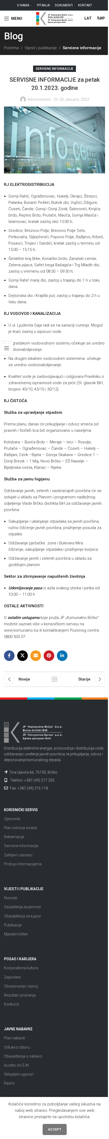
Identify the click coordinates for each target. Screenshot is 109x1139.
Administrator (39, 99)
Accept (54, 1129)
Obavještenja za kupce (22, 916)
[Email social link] (35, 655)
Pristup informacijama (23, 864)
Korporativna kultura (21, 968)
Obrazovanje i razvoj (21, 986)
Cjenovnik (12, 819)
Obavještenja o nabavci (23, 1056)
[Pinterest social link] (49, 655)
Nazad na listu (54, 679)
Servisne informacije (82, 47)
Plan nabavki (14, 1038)
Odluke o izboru (17, 1047)
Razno (9, 1083)
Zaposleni (12, 977)
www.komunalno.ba (21, 630)
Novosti (10, 898)
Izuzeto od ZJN (16, 1065)
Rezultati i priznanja (20, 995)
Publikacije (13, 925)
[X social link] (22, 655)
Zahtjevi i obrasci (18, 855)
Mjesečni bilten (16, 934)
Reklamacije (14, 837)
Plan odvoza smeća (20, 828)
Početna (11, 47)
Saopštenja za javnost (22, 907)
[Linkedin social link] (62, 655)
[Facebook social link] (9, 655)
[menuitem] (88, 18)
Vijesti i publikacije (41, 47)
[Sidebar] (6, 348)
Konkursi (11, 1004)
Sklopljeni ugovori (19, 1074)
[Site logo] (54, 18)
